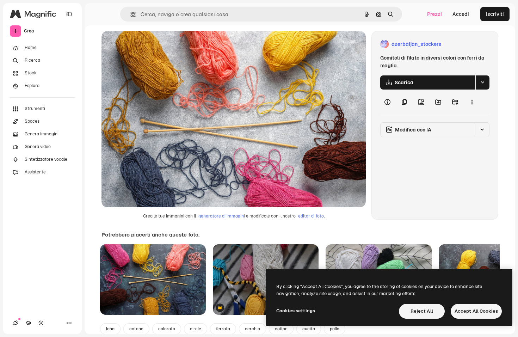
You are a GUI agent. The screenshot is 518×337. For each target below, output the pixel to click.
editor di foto (311, 216)
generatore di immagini (221, 216)
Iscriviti (495, 14)
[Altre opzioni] (472, 102)
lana (110, 329)
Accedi (460, 14)
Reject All (422, 311)
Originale (148, 44)
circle (195, 329)
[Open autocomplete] (130, 14)
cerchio (252, 329)
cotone (136, 329)
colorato (166, 329)
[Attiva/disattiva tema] (41, 323)
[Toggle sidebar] (69, 14)
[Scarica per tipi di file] (482, 82)
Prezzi (434, 14)
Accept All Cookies (476, 311)
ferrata (223, 329)
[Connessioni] (15, 323)
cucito (308, 329)
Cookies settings (295, 311)
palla (334, 329)
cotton (281, 329)
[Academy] (28, 323)
